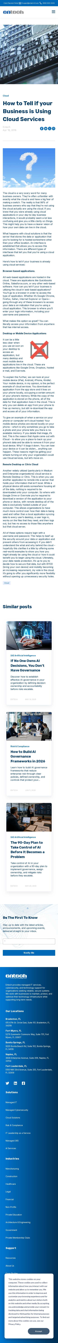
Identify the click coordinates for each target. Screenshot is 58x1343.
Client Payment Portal (11, 3)
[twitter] (7, 1083)
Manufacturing (12, 1168)
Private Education (14, 1214)
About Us (10, 1265)
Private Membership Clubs (18, 1237)
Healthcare (11, 1184)
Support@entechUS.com (30, 3)
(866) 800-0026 (49, 3)
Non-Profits (11, 1207)
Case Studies (12, 1273)
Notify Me (29, 953)
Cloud (6, 583)
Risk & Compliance (14, 1125)
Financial (10, 1199)
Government (11, 1230)
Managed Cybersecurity (17, 1110)
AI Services (11, 1148)
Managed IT (11, 1102)
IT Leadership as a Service (18, 1133)
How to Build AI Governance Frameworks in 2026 (28, 756)
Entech (6, 127)
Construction (11, 1176)
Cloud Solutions (13, 1117)
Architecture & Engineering (18, 1222)
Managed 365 (12, 1140)
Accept (38, 1331)
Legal (8, 1191)
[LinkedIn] (15, 1083)
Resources (11, 1258)
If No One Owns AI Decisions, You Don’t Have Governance (27, 665)
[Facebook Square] (23, 1083)
